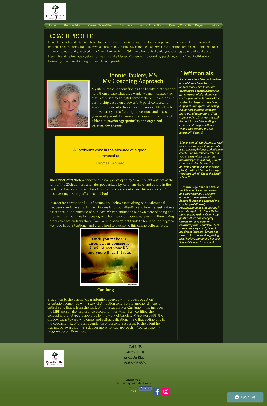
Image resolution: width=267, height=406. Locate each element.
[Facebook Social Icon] (156, 391)
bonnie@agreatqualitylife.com (134, 383)
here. (83, 331)
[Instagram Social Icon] (165, 391)
